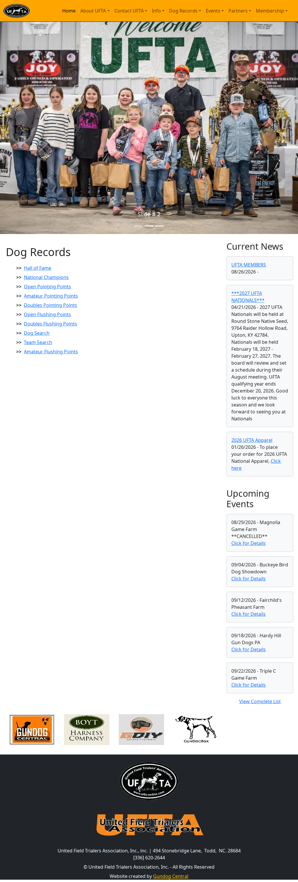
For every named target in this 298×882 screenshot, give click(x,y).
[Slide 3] (159, 226)
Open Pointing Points (47, 286)
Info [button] (156, 11)
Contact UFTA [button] (129, 11)
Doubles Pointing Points (50, 305)
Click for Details (248, 543)
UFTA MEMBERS (248, 265)
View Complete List (260, 701)
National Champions (46, 277)
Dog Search (36, 333)
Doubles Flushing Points (50, 324)
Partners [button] (238, 11)
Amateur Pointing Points (51, 296)
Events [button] (213, 11)
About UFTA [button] (93, 11)
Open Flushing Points (47, 314)
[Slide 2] (149, 226)
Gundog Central (170, 876)
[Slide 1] (138, 226)
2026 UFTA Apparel (251, 440)
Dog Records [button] (183, 11)
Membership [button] (270, 11)
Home (69, 11)
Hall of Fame (37, 268)
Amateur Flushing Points (51, 351)
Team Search (38, 342)
